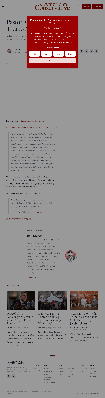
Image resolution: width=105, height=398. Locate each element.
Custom (52, 60)
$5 (35, 54)
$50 (58, 54)
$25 (46, 54)
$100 (70, 54)
